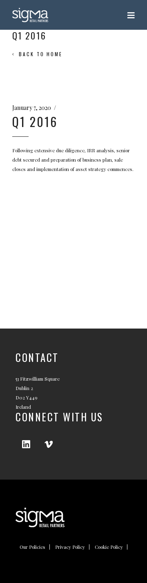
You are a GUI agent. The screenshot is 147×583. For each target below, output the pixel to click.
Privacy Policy (70, 547)
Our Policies (32, 547)
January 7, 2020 (31, 108)
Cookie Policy (109, 547)
